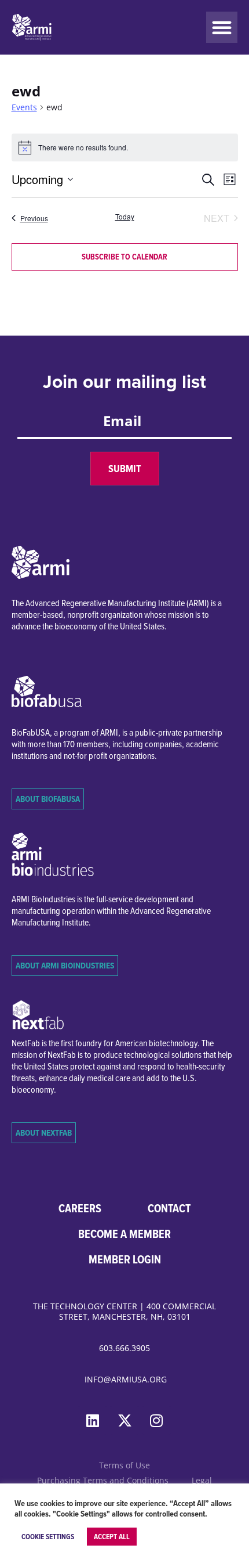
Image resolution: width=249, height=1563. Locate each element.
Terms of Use (124, 1465)
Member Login (125, 1259)
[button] (221, 27)
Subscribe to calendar (124, 257)
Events (24, 107)
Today (124, 216)
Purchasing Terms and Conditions (103, 1480)
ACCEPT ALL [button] (112, 1536)
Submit (124, 468)
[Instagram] (156, 1420)
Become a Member (124, 1234)
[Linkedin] (92, 1420)
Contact (169, 1208)
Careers (79, 1208)
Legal (202, 1480)
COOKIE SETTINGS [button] (47, 1536)
